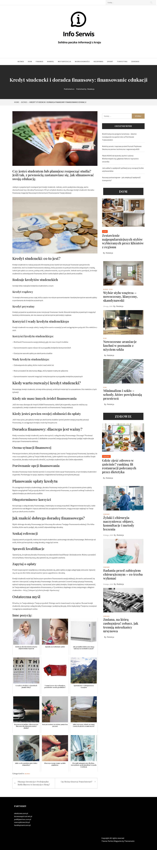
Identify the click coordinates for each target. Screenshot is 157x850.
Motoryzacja (64, 61)
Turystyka (122, 61)
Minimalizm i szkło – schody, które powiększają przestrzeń (122, 394)
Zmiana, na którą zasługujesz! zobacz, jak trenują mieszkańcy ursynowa (120, 625)
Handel (50, 61)
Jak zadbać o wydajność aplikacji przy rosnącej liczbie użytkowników (123, 169)
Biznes (21, 61)
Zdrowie (135, 61)
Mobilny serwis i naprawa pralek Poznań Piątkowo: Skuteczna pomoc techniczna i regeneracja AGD (122, 147)
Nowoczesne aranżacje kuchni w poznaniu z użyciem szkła (120, 345)
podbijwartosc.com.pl (22, 819)
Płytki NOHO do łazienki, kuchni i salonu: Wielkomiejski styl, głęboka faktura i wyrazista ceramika (120, 158)
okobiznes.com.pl (21, 813)
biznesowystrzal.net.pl (23, 816)
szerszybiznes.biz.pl (22, 822)
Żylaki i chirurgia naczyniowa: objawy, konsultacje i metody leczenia (118, 523)
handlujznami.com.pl (22, 825)
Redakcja (90, 89)
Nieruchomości (82, 61)
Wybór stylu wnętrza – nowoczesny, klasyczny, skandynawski (120, 296)
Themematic (129, 841)
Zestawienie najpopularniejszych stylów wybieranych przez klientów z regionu (123, 241)
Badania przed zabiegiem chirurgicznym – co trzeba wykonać (123, 574)
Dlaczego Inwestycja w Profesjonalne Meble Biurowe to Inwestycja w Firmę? (34, 783)
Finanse (39, 61)
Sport (110, 61)
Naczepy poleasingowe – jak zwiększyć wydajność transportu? (121, 179)
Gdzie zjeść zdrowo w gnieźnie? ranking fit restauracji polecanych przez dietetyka (119, 466)
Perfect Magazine (115, 841)
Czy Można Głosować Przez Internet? (76, 781)
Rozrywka (98, 61)
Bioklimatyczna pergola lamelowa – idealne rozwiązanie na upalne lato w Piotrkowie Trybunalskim (119, 137)
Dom (30, 61)
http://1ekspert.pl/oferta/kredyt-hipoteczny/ (41, 590)
